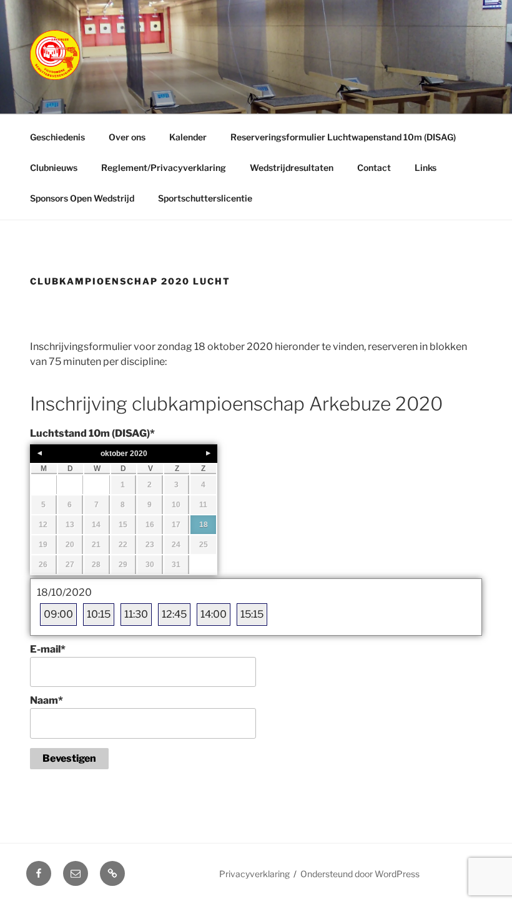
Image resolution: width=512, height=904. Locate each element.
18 (203, 524)
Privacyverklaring (254, 873)
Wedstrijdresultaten (291, 167)
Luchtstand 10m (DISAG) (92, 433)
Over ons (127, 137)
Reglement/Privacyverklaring (163, 167)
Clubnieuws (53, 167)
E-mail (48, 649)
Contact (374, 167)
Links (425, 167)
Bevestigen (69, 758)
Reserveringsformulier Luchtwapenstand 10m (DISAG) (343, 137)
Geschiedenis (57, 137)
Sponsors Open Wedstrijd (82, 198)
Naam (46, 700)
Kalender (188, 137)
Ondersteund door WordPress (360, 873)
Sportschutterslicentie (205, 198)
